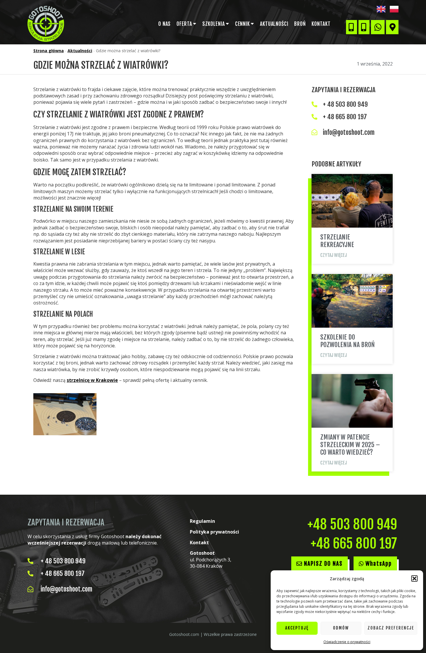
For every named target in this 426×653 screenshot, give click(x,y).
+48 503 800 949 (352, 524)
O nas (164, 24)
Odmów (341, 628)
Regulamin (202, 521)
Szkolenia (213, 24)
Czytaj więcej (333, 255)
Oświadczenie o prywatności (346, 641)
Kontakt (321, 24)
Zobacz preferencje (390, 628)
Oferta (184, 24)
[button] (414, 578)
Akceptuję (297, 628)
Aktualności (274, 24)
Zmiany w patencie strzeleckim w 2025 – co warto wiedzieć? (350, 444)
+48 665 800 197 (354, 543)
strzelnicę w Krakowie (92, 380)
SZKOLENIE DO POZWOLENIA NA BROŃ (347, 341)
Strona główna (48, 50)
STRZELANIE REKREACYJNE (337, 240)
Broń (300, 24)
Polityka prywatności (214, 532)
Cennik (242, 24)
